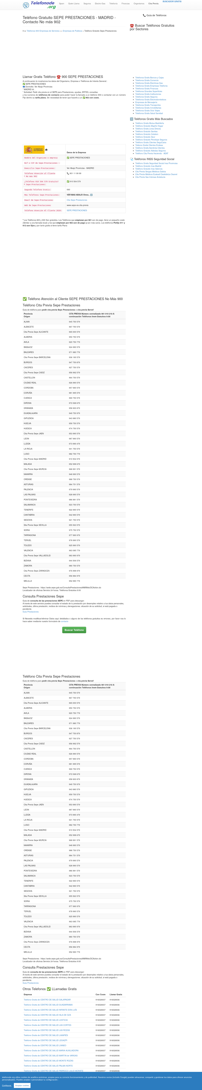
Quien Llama (73, 3)
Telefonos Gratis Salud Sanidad (149, 113)
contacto (64, 621)
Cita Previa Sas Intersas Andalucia (150, 177)
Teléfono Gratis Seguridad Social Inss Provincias (156, 163)
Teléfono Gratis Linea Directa (148, 128)
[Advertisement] (74, 53)
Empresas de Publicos (72, 30)
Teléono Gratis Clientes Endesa (149, 145)
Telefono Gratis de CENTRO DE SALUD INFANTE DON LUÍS (50, 1009)
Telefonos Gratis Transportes (148, 105)
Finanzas (126, 3)
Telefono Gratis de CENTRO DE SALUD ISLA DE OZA (47, 1014)
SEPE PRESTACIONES (77, 210)
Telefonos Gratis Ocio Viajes (147, 110)
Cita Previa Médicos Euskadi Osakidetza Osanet (156, 174)
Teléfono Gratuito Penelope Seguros (151, 139)
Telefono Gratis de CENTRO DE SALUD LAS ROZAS (47, 1030)
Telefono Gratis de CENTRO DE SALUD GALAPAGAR (47, 999)
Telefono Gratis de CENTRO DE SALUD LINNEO (45, 1045)
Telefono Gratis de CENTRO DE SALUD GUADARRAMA (48, 1004)
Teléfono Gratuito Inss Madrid (148, 166)
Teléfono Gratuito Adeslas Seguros (150, 150)
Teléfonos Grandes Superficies (148, 91)
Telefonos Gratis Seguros (146, 96)
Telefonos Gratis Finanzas (146, 88)
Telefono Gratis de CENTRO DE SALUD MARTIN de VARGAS (51, 1055)
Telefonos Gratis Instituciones (148, 94)
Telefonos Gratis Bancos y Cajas (149, 77)
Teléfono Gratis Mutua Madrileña (149, 123)
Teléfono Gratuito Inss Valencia (148, 168)
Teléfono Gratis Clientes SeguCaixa (150, 142)
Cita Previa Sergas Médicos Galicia (150, 171)
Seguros (87, 3)
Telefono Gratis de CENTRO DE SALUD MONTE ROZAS (48, 1060)
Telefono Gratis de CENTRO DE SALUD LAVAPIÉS (46, 1035)
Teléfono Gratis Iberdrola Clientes (150, 147)
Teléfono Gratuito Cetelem (146, 134)
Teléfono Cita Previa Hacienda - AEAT (151, 153)
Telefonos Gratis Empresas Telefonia (151, 85)
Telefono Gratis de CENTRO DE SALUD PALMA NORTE (48, 1065)
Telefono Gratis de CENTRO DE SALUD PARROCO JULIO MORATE (53, 1070)
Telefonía (113, 3)
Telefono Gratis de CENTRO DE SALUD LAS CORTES (47, 1025)
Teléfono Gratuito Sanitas (146, 131)
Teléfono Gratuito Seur (145, 136)
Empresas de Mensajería (146, 102)
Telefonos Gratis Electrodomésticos (150, 99)
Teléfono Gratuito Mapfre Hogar (149, 125)
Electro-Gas (100, 3)
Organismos (139, 3)
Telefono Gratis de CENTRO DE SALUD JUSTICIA (46, 1020)
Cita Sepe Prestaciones (77, 200)
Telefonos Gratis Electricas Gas (149, 83)
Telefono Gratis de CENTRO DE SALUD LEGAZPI (45, 1040)
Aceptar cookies (22, 1085)
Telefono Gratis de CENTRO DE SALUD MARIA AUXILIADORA (51, 1050)
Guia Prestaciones (31, 611)
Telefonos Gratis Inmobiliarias (148, 107)
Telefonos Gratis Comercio (147, 80)
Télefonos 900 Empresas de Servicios (43, 30)
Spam (61, 3)
